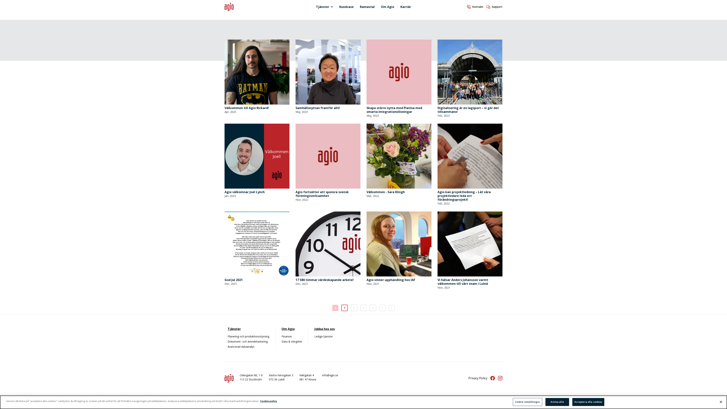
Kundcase (346, 6)
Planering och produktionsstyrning (248, 336)
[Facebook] (492, 378)
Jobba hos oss (324, 329)
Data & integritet (292, 341)
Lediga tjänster (323, 336)
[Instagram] (500, 378)
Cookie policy (268, 401)
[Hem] (259, 7)
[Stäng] (721, 402)
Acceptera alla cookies (588, 402)
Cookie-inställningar (527, 402)
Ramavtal (367, 6)
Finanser (287, 336)
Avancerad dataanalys (241, 346)
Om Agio (387, 6)
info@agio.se (330, 375)
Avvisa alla (557, 402)
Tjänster (322, 6)
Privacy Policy (477, 378)
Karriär (405, 6)
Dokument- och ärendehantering (248, 341)
